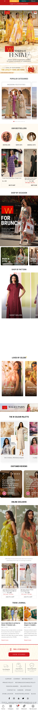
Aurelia (14, 1)
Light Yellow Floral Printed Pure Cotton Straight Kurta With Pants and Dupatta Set (10, 590)
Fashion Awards (12, 686)
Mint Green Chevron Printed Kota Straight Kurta (27, 590)
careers (20, 690)
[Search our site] (28, 12)
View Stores (19, 654)
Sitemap (28, 690)
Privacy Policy (8, 682)
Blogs (33, 693)
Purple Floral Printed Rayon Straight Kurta (11, 178)
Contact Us (11, 690)
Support (8, 679)
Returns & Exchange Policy (25, 682)
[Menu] (2, 12)
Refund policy (27, 679)
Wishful (24, 1)
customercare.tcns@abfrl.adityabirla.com (20, 702)
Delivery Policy (26, 686)
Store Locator (7, 693)
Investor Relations (22, 693)
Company (16, 679)
